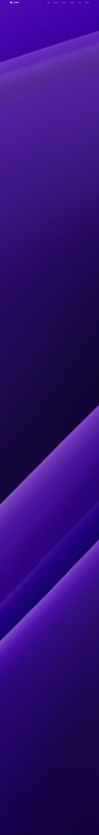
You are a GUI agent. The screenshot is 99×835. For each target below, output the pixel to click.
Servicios (63, 2)
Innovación (71, 2)
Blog (80, 2)
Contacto (87, 2)
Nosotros (55, 2)
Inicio (48, 2)
